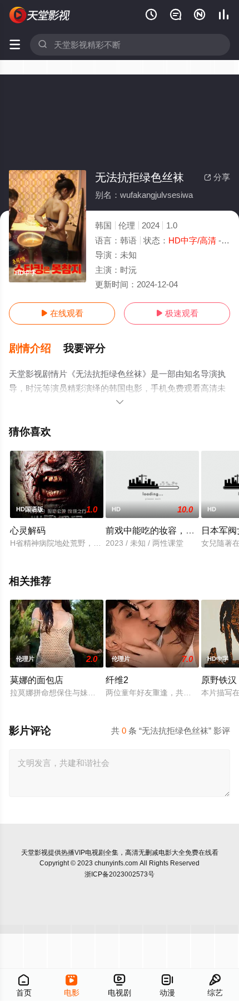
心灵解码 (28, 530)
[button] (36, 348)
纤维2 (117, 680)
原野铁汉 (219, 680)
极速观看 (177, 313)
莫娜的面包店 (36, 680)
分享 (217, 177)
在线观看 (62, 313)
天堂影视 (34, 852)
